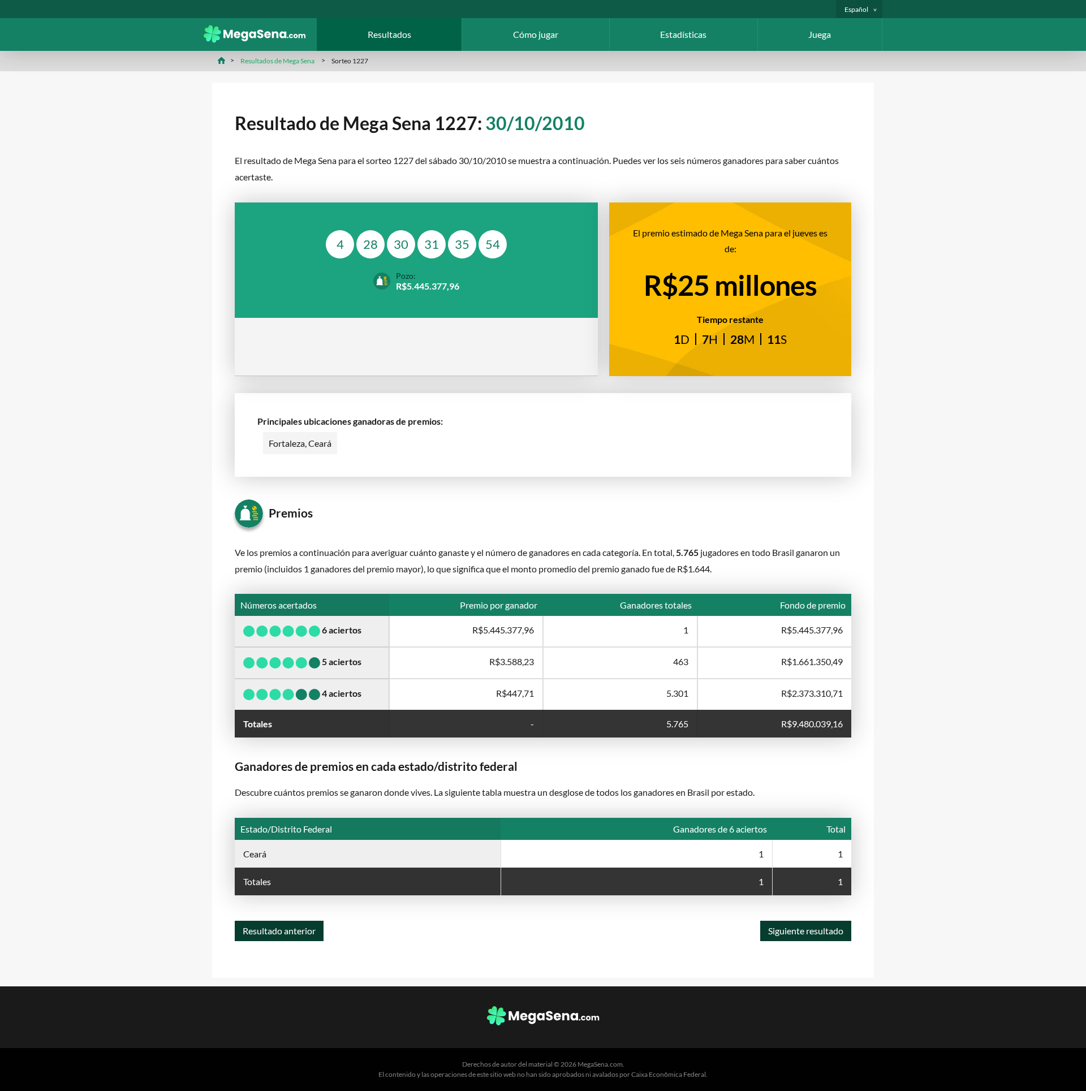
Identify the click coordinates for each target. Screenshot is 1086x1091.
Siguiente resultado (805, 930)
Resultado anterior (279, 930)
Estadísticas (683, 34)
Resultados (389, 34)
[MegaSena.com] (260, 39)
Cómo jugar (535, 34)
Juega (819, 34)
